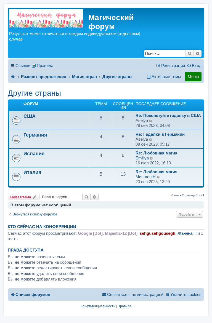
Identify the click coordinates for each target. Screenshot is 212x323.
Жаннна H (187, 233)
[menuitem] (194, 65)
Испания (34, 153)
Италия (32, 172)
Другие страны (34, 93)
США (29, 116)
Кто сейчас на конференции (42, 227)
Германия (35, 135)
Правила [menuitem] (45, 65)
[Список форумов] (46, 18)
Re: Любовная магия (156, 153)
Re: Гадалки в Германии (160, 134)
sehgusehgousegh (157, 233)
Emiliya (142, 158)
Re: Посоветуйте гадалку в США (168, 115)
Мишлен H (146, 176)
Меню (193, 76)
